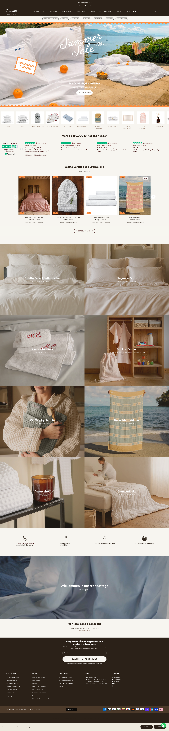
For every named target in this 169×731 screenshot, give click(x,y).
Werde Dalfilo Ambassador (41, 699)
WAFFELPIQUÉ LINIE (37, 126)
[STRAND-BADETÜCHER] (98, 117)
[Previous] (15, 197)
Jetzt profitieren (84, 92)
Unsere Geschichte (38, 677)
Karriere (34, 684)
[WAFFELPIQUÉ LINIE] (37, 117)
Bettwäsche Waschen (66, 677)
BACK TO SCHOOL (53, 126)
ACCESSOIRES (158, 126)
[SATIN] (22, 117)
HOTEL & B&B (131, 12)
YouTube (117, 684)
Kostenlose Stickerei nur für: (84, 2)
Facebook (116, 679)
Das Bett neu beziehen (66, 684)
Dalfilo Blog (62, 687)
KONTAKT (119, 12)
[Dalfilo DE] (11, 12)
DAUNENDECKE (113, 126)
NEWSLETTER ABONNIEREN (84, 659)
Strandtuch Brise (134, 217)
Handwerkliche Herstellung (24, 543)
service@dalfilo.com (97, 682)
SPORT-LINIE (68, 126)
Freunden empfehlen (39, 693)
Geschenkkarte (37, 696)
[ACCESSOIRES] (158, 117)
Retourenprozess (11, 680)
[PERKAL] (7, 117)
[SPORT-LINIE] (67, 117)
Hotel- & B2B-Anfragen (39, 687)
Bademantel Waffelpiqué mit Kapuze (68, 217)
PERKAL (7, 126)
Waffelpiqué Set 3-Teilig (101, 217)
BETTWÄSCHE (53, 12)
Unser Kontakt (36, 680)
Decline (146, 727)
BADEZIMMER (67, 12)
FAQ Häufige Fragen (12, 677)
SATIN (22, 126)
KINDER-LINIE (80, 12)
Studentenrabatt (11, 690)
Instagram (117, 677)
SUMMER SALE (39, 12)
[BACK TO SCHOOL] (52, 117)
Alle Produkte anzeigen (84, 231)
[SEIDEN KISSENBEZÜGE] (128, 117)
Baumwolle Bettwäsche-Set (34, 217)
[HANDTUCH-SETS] (82, 117)
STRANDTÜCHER (95, 12)
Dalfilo (24, 709)
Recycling (9, 696)
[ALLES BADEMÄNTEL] (143, 117)
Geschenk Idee (10, 693)
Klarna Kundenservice (13, 687)
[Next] (153, 197)
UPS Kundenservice (12, 684)
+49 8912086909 (101, 684)
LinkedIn (116, 682)
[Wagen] (161, 11)
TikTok (115, 686)
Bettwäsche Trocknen (66, 680)
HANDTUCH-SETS (82, 126)
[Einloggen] (156, 11)
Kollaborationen (37, 690)
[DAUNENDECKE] (113, 117)
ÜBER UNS (107, 12)
